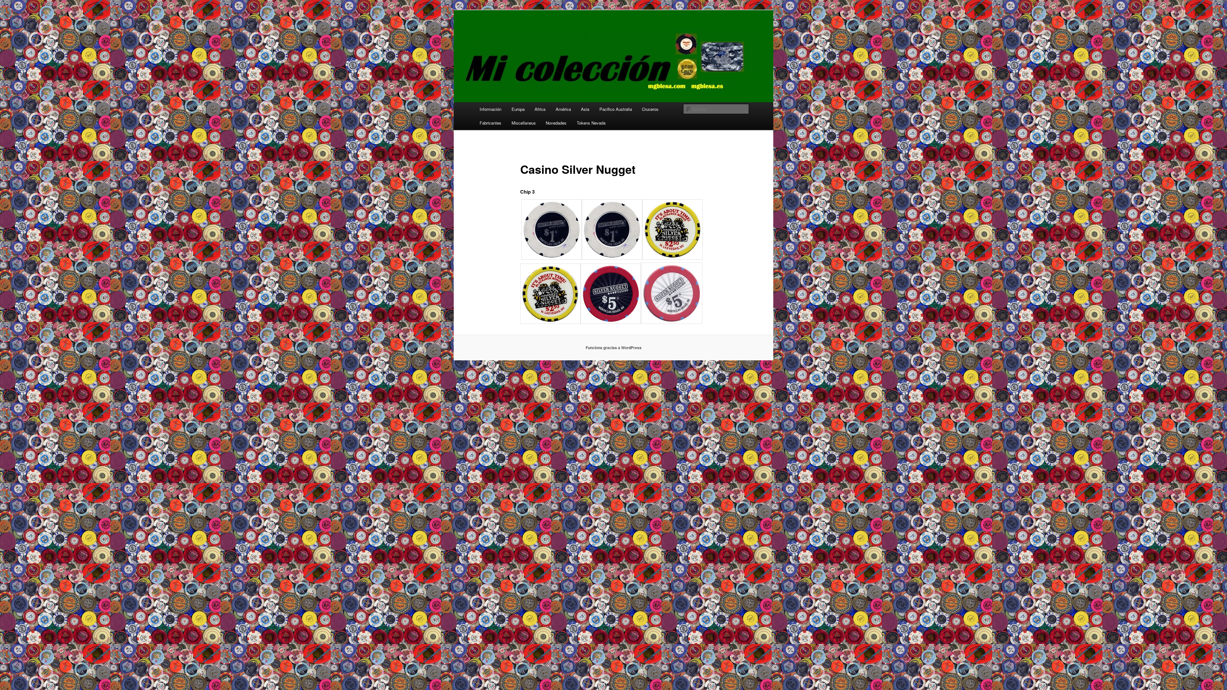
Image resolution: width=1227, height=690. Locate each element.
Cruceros (650, 109)
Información (490, 109)
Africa (540, 109)
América (563, 109)
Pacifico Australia (615, 109)
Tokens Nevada (591, 123)
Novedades (556, 123)
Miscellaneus (524, 123)
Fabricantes (490, 123)
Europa (518, 109)
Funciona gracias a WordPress (614, 347)
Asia (585, 109)
